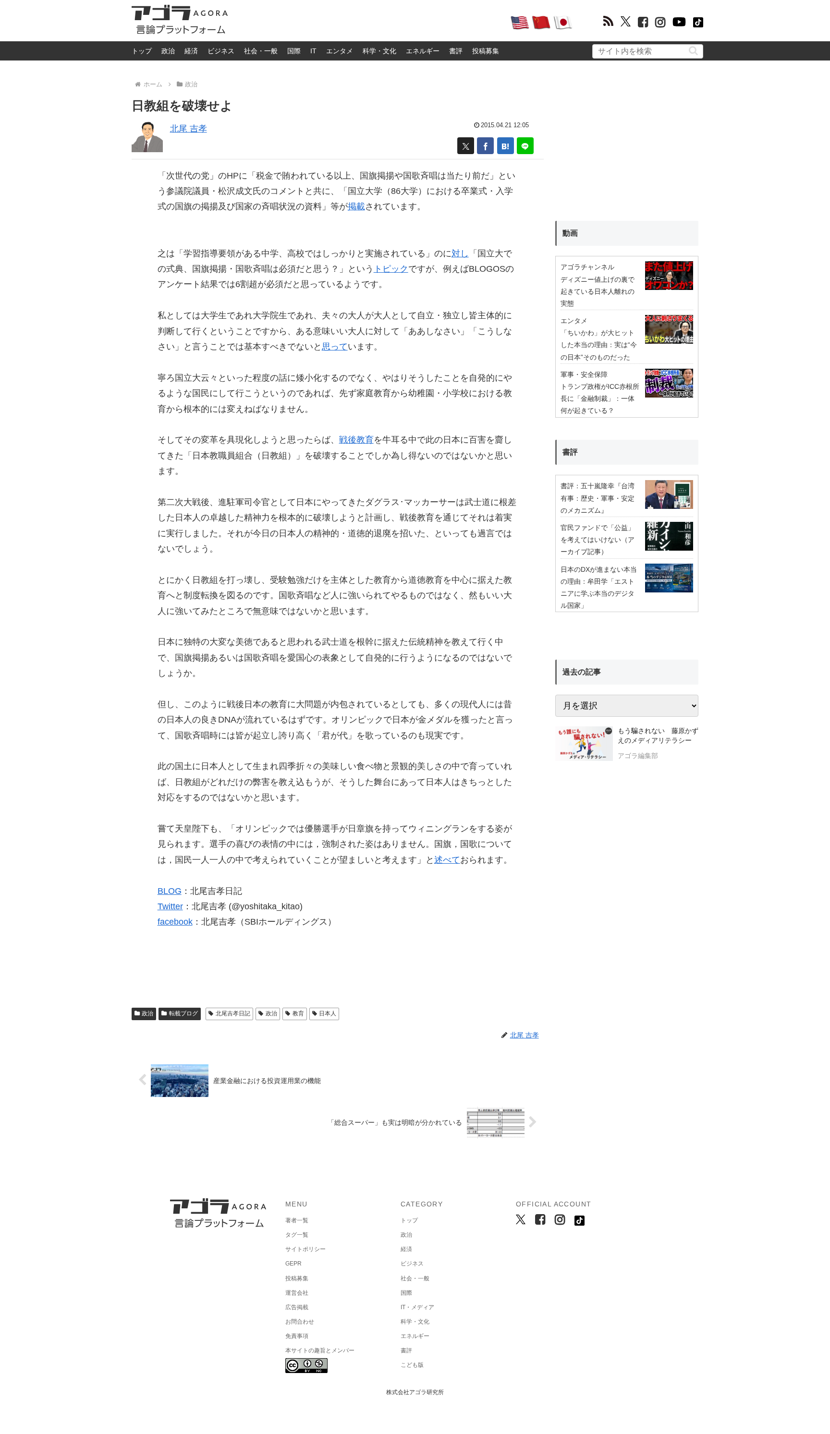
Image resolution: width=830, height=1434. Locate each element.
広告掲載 (296, 1307)
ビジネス (221, 51)
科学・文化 (379, 51)
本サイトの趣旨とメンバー (319, 1350)
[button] (693, 50)
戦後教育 (356, 440)
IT (313, 51)
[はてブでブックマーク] (505, 145)
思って (335, 346)
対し (460, 253)
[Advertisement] (369, 22)
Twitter (170, 906)
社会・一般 (261, 51)
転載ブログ (183, 1013)
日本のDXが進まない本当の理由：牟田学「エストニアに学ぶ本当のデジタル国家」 (599, 588)
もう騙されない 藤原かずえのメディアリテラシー (658, 735)
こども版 (412, 1365)
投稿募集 (485, 51)
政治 (168, 51)
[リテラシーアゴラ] (583, 744)
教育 (298, 1013)
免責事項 (296, 1336)
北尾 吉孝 (188, 128)
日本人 (327, 1013)
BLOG (170, 891)
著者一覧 (296, 1220)
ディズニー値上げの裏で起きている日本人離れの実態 (598, 291)
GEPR (293, 1263)
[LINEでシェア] (525, 145)
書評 (456, 51)
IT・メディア (417, 1307)
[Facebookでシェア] (485, 145)
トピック (391, 269)
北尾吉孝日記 (233, 1013)
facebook (175, 922)
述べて (447, 860)
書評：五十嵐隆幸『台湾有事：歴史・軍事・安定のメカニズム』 (598, 498)
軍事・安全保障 (584, 374)
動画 (570, 233)
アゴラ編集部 (638, 755)
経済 (191, 51)
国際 (294, 51)
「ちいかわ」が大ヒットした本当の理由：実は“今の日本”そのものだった (599, 345)
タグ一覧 (296, 1234)
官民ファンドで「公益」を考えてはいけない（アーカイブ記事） (598, 539)
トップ (142, 51)
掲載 (356, 206)
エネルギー (422, 51)
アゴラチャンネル (587, 267)
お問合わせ (299, 1321)
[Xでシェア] (465, 145)
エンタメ (339, 51)
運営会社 (296, 1292)
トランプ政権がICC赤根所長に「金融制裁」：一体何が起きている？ (600, 398)
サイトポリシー (305, 1249)
